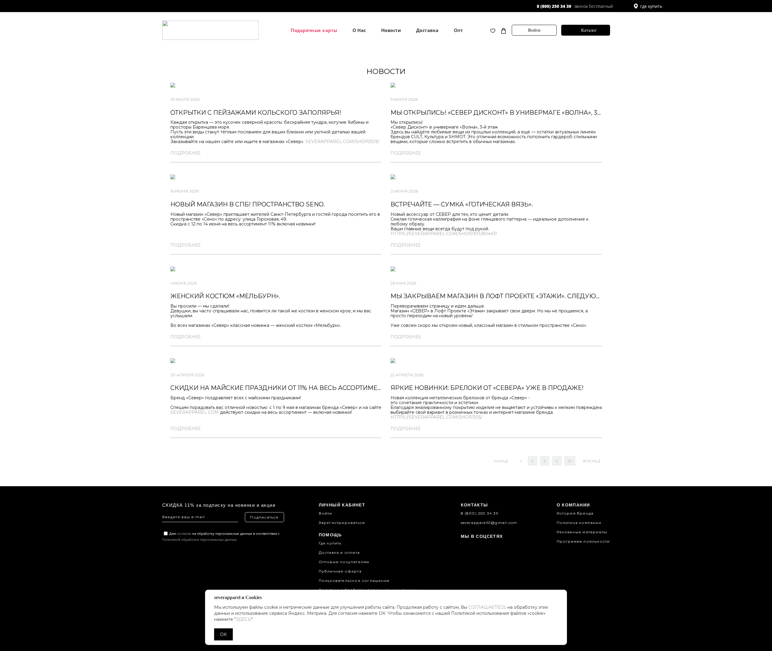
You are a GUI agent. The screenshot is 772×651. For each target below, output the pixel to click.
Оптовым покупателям (344, 562)
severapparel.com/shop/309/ (342, 141)
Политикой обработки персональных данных (199, 539)
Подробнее (185, 153)
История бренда (575, 513)
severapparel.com (194, 412)
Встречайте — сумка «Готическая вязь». (462, 204)
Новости (391, 30)
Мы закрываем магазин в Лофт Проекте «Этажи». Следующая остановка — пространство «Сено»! (566, 296)
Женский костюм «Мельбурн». (225, 296)
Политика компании (579, 522)
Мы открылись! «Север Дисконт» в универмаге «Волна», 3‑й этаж (507, 112)
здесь (243, 619)
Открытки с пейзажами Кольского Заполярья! (255, 112)
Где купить (330, 543)
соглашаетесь (487, 607)
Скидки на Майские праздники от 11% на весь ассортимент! (278, 387)
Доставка (427, 30)
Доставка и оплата (339, 552)
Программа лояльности (583, 541)
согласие (184, 533)
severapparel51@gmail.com (489, 522)
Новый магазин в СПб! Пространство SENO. (247, 204)
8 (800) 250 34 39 (554, 6)
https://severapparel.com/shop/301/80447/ (444, 233)
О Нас (359, 30)
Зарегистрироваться (342, 522)
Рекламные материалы (582, 532)
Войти (534, 30)
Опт (458, 30)
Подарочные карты (314, 30)
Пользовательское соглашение (354, 580)
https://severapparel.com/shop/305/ (436, 417)
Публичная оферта (340, 571)
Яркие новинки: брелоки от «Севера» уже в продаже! (487, 387)
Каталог (589, 30)
